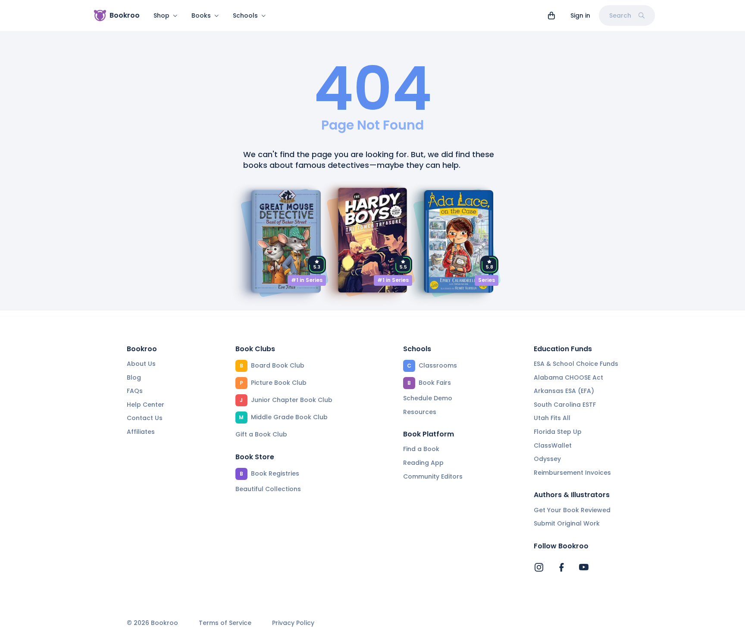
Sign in (580, 15)
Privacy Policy (293, 623)
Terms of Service (225, 623)
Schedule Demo (427, 398)
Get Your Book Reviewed (572, 510)
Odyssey (547, 459)
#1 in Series (306, 280)
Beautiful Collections (268, 489)
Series (486, 280)
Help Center (145, 404)
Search (620, 15)
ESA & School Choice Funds (576, 363)
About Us (141, 363)
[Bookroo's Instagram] (539, 567)
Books (201, 15)
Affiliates (141, 431)
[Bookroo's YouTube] (583, 567)
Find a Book (421, 449)
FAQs (135, 391)
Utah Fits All (552, 418)
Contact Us (145, 418)
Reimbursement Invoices (572, 472)
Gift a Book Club (261, 434)
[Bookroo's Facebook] (561, 567)
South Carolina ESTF (565, 404)
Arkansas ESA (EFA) (564, 391)
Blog (134, 377)
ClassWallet (553, 445)
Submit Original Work (567, 523)
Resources (419, 412)
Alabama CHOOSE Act (568, 377)
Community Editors (433, 476)
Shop (161, 15)
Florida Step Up (558, 431)
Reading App (423, 462)
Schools (245, 15)
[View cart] (551, 15)
